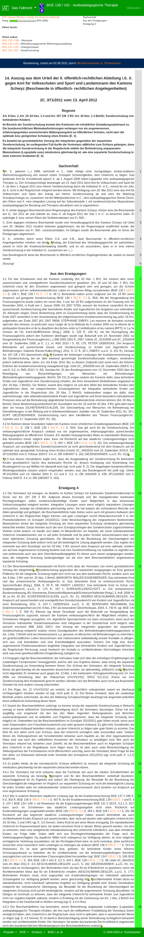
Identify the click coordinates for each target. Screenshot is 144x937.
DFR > (24, 932)
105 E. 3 (118, 799)
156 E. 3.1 (12, 427)
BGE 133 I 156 (10, 47)
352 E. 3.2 (57, 427)
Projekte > (10, 932)
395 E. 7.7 (114, 845)
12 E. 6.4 (87, 442)
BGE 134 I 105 (10, 43)
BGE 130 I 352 (10, 50)
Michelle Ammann (88, 63)
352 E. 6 (11, 611)
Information (133, 7)
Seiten (21, 17)
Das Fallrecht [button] (21, 8)
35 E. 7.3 (42, 294)
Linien (29, 17)
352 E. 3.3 (80, 297)
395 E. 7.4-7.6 (41, 799)
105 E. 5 (113, 856)
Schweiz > (38, 932)
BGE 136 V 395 (10, 40)
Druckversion (42, 17)
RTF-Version (9, 17)
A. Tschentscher (111, 63)
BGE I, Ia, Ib (55, 932)
